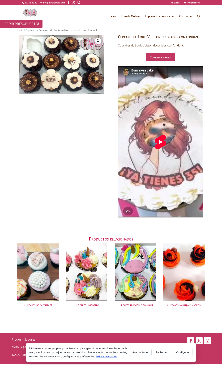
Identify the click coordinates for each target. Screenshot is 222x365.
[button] (98, 41)
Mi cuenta (176, 3)
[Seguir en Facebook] (190, 340)
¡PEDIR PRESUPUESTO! (21, 23)
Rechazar (161, 352)
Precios (17, 339)
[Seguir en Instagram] (207, 340)
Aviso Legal (19, 347)
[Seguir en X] (199, 340)
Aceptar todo (140, 352)
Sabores (29, 339)
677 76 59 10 (31, 2)
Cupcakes (30, 30)
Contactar (186, 16)
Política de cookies (106, 356)
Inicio (112, 16)
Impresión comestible (159, 16)
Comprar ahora (160, 57)
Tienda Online (130, 16)
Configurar (182, 352)
